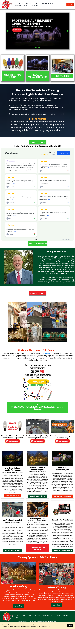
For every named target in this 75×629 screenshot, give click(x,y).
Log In (17, 617)
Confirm (70, 625)
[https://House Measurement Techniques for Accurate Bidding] (62, 426)
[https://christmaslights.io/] (6, 4)
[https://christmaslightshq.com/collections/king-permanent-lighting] (37, 63)
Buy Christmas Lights (47, 3)
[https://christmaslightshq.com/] (12, 63)
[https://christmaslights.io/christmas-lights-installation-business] (37, 322)
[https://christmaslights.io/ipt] (12, 458)
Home (17, 615)
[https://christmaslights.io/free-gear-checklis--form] (37, 381)
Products (26, 5)
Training (35, 3)
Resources (18, 5)
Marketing (35, 5)
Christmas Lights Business (23, 3)
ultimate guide (48, 353)
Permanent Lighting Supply (51, 615)
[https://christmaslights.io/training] (37, 31)
